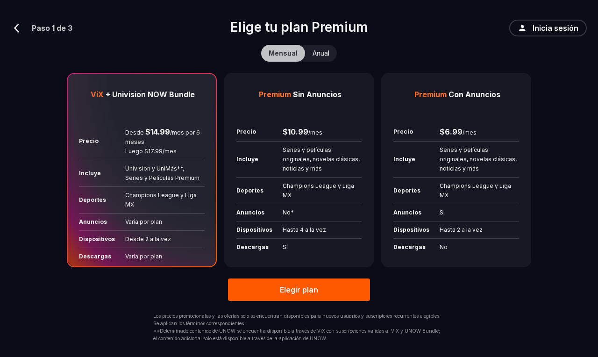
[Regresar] (20, 28)
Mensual (283, 53)
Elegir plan (299, 289)
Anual (321, 53)
